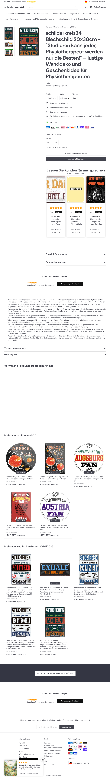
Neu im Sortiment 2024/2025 (64, 27)
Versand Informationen (52, 750)
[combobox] (52, 7)
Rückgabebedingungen (52, 753)
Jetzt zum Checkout (75, 159)
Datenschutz (24, 748)
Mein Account (49, 764)
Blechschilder (58, 13)
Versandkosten (61, 147)
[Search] (75, 7)
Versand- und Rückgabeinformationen (40, 19)
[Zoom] (29, 41)
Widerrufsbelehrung (26, 754)
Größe (48, 94)
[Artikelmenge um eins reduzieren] (48, 142)
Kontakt (22, 743)
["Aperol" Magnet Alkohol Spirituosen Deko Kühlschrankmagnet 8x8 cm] (21, 464)
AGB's (21, 751)
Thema (75, 94)
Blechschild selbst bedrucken (18, 13)
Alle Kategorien (12, 19)
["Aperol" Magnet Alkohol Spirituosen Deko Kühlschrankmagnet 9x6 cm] (55, 464)
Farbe (62, 94)
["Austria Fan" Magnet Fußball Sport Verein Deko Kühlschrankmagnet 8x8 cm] (55, 514)
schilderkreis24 (14, 7)
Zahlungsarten (49, 756)
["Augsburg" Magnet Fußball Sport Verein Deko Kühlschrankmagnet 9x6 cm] (21, 514)
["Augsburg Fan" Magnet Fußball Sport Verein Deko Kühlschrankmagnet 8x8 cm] (89, 465)
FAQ (45, 762)
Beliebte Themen (90, 13)
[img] (56, 207)
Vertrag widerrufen (28, 760)
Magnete (73, 13)
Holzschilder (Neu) (41, 13)
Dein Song (23, 757)
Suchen (47, 759)
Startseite (49, 27)
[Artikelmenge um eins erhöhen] (56, 142)
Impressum (23, 746)
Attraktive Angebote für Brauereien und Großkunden (79, 19)
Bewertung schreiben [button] (70, 284)
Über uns (47, 743)
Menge (48, 138)
